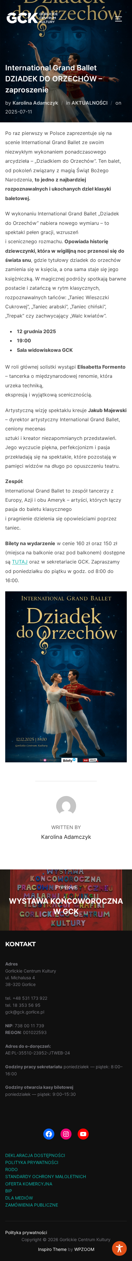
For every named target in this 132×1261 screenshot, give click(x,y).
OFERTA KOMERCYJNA (28, 1183)
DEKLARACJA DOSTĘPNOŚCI (35, 1155)
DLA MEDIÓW (19, 1197)
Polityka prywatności (26, 1232)
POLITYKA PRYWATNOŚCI (31, 1162)
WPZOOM (84, 1249)
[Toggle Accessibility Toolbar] (119, 1248)
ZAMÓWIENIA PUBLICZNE (31, 1204)
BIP (8, 1190)
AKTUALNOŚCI (89, 103)
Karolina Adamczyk (35, 103)
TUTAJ (20, 562)
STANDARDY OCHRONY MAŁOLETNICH (45, 1176)
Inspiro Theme (52, 1249)
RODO (11, 1169)
